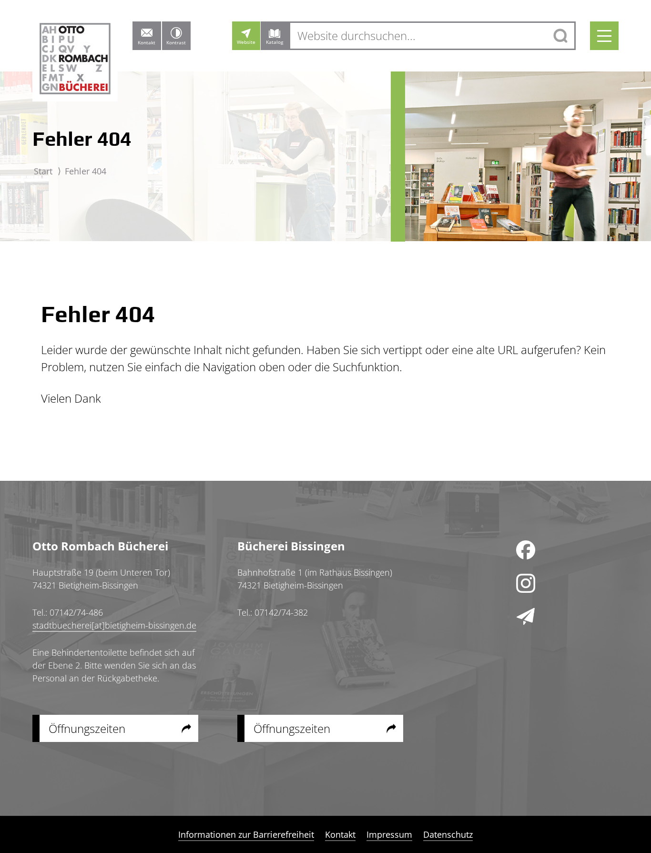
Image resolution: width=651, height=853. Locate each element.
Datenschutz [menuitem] (448, 834)
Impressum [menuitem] (389, 834)
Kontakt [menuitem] (340, 834)
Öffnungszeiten (87, 728)
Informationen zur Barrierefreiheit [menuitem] (246, 834)
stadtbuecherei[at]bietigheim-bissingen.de (114, 625)
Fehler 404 (85, 171)
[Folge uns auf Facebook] (525, 549)
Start (43, 171)
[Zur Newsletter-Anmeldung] (525, 616)
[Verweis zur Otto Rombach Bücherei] (75, 61)
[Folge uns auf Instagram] (525, 583)
